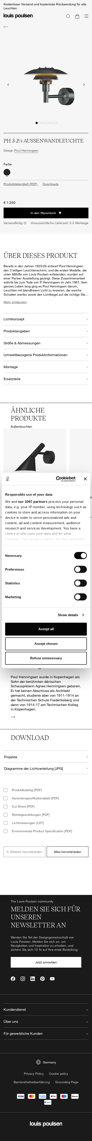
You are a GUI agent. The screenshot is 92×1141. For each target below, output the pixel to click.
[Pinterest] (42, 979)
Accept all (46, 629)
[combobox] (46, 756)
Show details (68, 615)
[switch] (80, 569)
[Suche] (68, 16)
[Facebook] (13, 979)
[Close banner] (85, 479)
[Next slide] (83, 84)
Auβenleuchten (21, 426)
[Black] (7, 172)
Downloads (51, 184)
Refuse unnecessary (46, 658)
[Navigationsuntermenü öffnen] (85, 19)
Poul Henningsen (26, 150)
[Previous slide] (8, 84)
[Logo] (18, 19)
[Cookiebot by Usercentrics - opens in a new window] (56, 479)
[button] (37, 123)
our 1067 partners (33, 501)
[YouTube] (52, 979)
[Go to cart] (77, 16)
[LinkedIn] (32, 979)
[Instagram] (23, 979)
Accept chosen (46, 644)
